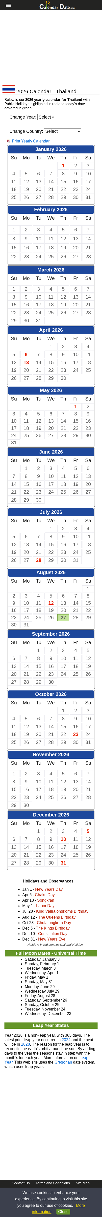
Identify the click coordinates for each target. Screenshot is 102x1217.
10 (63, 839)
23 (75, 734)
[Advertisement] (51, 47)
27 (63, 617)
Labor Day (45, 906)
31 (63, 863)
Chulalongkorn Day (54, 923)
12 (51, 603)
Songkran (45, 900)
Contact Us (21, 1183)
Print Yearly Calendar (31, 141)
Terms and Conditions (53, 1183)
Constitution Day (52, 934)
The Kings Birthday (53, 928)
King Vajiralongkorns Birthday (62, 911)
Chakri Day (45, 895)
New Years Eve (51, 939)
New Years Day (49, 889)
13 (26, 362)
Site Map (83, 1183)
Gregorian (63, 1062)
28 (38, 560)
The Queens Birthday (57, 917)
